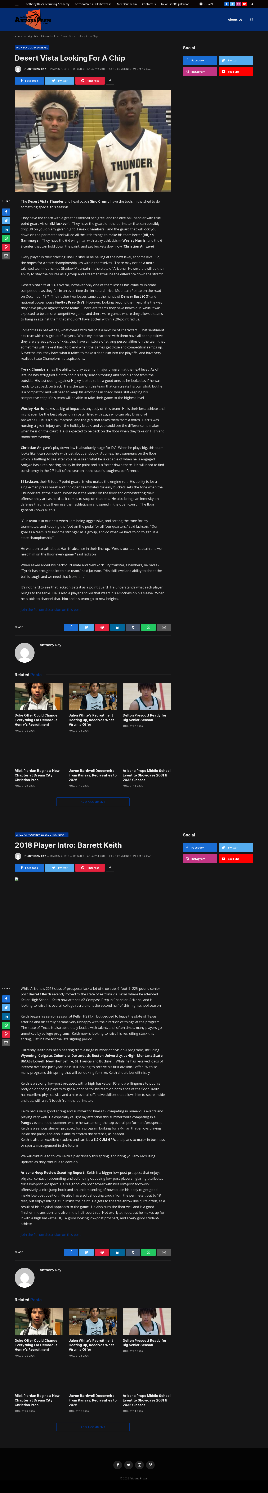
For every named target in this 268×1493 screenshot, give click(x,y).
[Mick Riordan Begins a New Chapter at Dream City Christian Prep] (39, 751)
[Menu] (17, 4)
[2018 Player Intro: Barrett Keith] (93, 928)
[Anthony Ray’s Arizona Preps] (33, 19)
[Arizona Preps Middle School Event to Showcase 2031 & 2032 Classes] (147, 751)
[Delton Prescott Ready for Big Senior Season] (147, 696)
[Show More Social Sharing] (110, 81)
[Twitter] (6, 220)
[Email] (6, 255)
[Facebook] (6, 211)
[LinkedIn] (6, 229)
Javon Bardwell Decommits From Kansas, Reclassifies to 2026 (93, 775)
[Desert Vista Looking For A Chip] (93, 141)
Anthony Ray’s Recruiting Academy (48, 4)
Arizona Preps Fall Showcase (93, 4)
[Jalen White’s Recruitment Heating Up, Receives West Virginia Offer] (93, 696)
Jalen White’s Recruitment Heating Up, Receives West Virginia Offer (91, 720)
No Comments (122, 68)
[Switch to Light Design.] (251, 19)
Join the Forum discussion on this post (51, 609)
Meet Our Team (127, 4)
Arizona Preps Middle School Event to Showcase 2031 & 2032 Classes (146, 775)
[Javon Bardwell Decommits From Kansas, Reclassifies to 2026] (93, 751)
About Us (235, 19)
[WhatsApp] (6, 238)
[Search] (251, 4)
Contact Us (149, 4)
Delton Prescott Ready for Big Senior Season (144, 717)
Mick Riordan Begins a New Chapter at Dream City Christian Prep (37, 775)
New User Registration (175, 4)
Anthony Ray (36, 68)
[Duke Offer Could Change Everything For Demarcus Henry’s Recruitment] (39, 696)
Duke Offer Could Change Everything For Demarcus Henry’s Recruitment (36, 720)
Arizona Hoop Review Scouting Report (41, 834)
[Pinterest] (6, 246)
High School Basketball (32, 47)
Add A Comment (93, 802)
